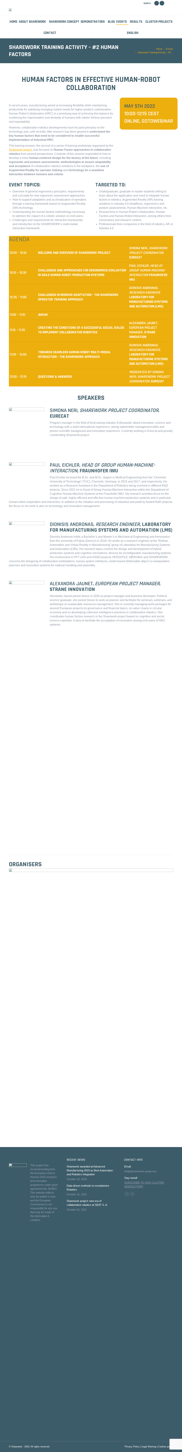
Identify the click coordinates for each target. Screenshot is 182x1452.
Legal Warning (148, 1446)
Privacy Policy (132, 1446)
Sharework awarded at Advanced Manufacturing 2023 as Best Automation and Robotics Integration (90, 1170)
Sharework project (20, 149)
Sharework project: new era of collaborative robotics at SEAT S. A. (87, 1202)
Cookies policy (165, 1446)
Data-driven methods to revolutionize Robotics (88, 1187)
